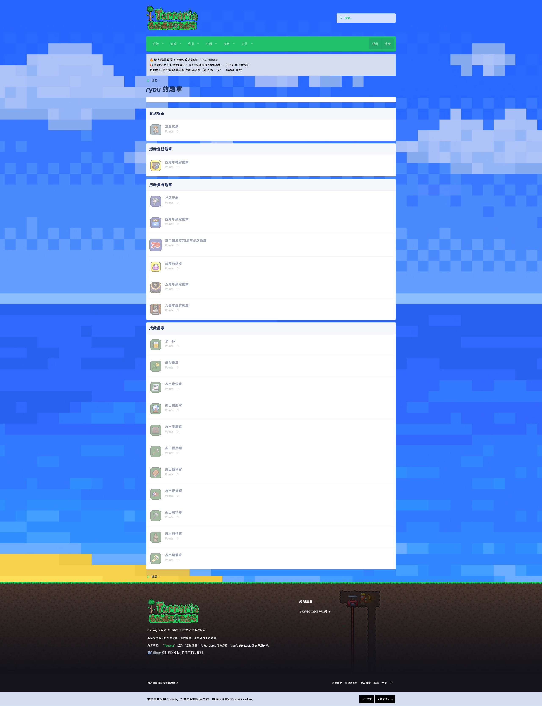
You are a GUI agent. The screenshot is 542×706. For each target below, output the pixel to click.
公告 (195, 65)
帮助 (376, 683)
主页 (384, 683)
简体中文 (337, 683)
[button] (162, 43)
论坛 (155, 44)
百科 (226, 44)
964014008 (209, 60)
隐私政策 (366, 683)
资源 (173, 44)
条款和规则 (351, 683)
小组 (209, 44)
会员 (191, 44)
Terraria (169, 645)
